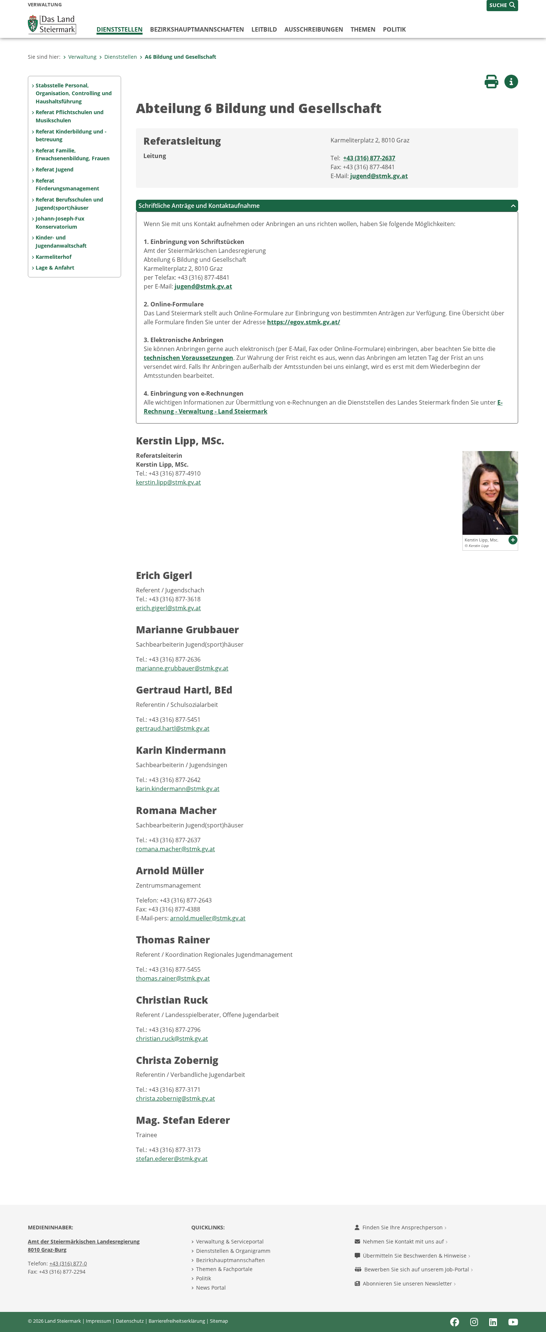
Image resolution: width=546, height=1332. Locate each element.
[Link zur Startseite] (52, 24)
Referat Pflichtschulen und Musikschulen (70, 116)
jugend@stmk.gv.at (379, 176)
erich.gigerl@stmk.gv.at (168, 608)
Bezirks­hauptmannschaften (197, 29)
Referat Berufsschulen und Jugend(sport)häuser (69, 203)
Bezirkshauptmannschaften (230, 1260)
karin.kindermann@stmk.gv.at (178, 789)
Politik (394, 29)
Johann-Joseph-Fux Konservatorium (60, 222)
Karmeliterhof (53, 256)
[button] (502, 5)
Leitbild (264, 29)
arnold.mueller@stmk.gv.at (208, 918)
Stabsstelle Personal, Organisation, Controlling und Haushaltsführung (74, 93)
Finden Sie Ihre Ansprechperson (403, 1227)
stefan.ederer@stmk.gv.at (172, 1159)
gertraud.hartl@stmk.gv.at (172, 728)
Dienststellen (120, 29)
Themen (363, 29)
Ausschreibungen (314, 29)
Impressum (98, 1320)
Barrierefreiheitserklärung (177, 1320)
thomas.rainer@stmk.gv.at (173, 978)
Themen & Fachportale (224, 1269)
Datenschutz (130, 1320)
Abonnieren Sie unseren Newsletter (408, 1283)
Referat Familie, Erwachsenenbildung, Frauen (73, 154)
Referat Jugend (55, 169)
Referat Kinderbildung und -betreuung (71, 135)
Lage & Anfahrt (55, 267)
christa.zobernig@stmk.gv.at (175, 1098)
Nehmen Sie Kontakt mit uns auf (404, 1241)
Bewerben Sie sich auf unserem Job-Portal (417, 1269)
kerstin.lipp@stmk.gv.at (168, 482)
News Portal (211, 1287)
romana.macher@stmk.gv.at (175, 849)
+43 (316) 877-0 (68, 1263)
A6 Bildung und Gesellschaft (180, 56)
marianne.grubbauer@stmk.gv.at (182, 668)
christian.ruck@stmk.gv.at (172, 1039)
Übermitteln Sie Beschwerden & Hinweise (415, 1255)
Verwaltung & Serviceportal (230, 1241)
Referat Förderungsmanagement (67, 184)
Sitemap (219, 1320)
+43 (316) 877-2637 (369, 158)
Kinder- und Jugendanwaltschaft (61, 241)
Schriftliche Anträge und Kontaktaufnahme (199, 206)
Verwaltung (82, 56)
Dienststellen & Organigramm (233, 1250)
